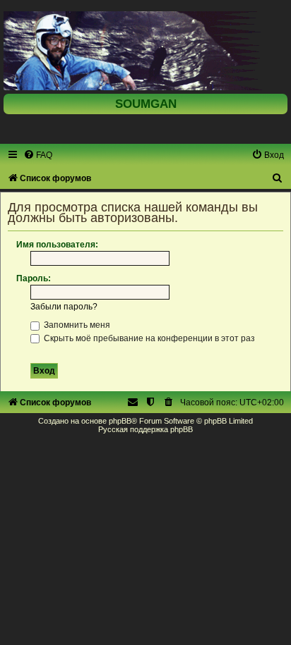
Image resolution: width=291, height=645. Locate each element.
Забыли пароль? (63, 307)
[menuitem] (37, 155)
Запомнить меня (76, 325)
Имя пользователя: (57, 245)
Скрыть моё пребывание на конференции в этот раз (148, 338)
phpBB (120, 421)
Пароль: (33, 278)
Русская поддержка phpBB (145, 429)
